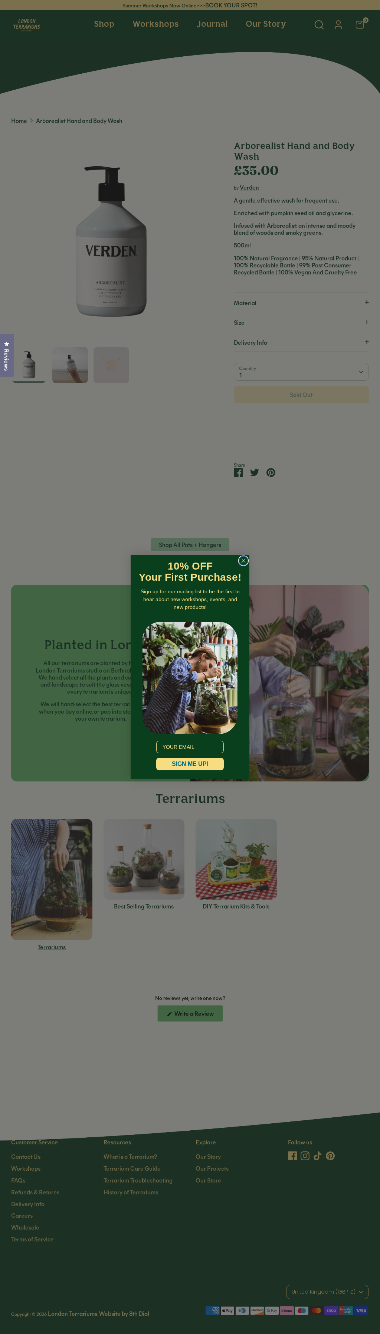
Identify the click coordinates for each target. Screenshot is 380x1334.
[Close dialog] (243, 560)
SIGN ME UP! (190, 764)
